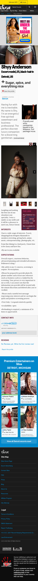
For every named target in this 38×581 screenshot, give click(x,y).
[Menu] (35, 7)
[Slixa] (8, 451)
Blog (2, 484)
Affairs (32, 11)
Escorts (19, 7)
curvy (27, 217)
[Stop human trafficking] (19, 566)
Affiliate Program (6, 498)
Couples (32, 228)
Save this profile (9, 91)
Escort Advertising (7, 466)
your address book (9, 333)
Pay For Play (13, 11)
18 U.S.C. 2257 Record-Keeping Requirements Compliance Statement (18, 533)
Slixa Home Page (6, 461)
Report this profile (7, 349)
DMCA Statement (6, 523)
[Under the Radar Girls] (19, 30)
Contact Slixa (5, 470)
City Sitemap (5, 503)
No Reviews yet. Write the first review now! (17, 344)
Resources (4, 494)
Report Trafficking (6, 528)
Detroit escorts (20, 441)
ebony (27, 219)
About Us (4, 489)
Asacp (6, 549)
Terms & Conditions (7, 514)
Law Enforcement (6, 537)
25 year (32, 217)
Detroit (5, 99)
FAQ (2, 475)
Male (24, 228)
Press (3, 480)
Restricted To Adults (17, 549)
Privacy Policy (5, 519)
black (30, 221)
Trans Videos (22, 11)
